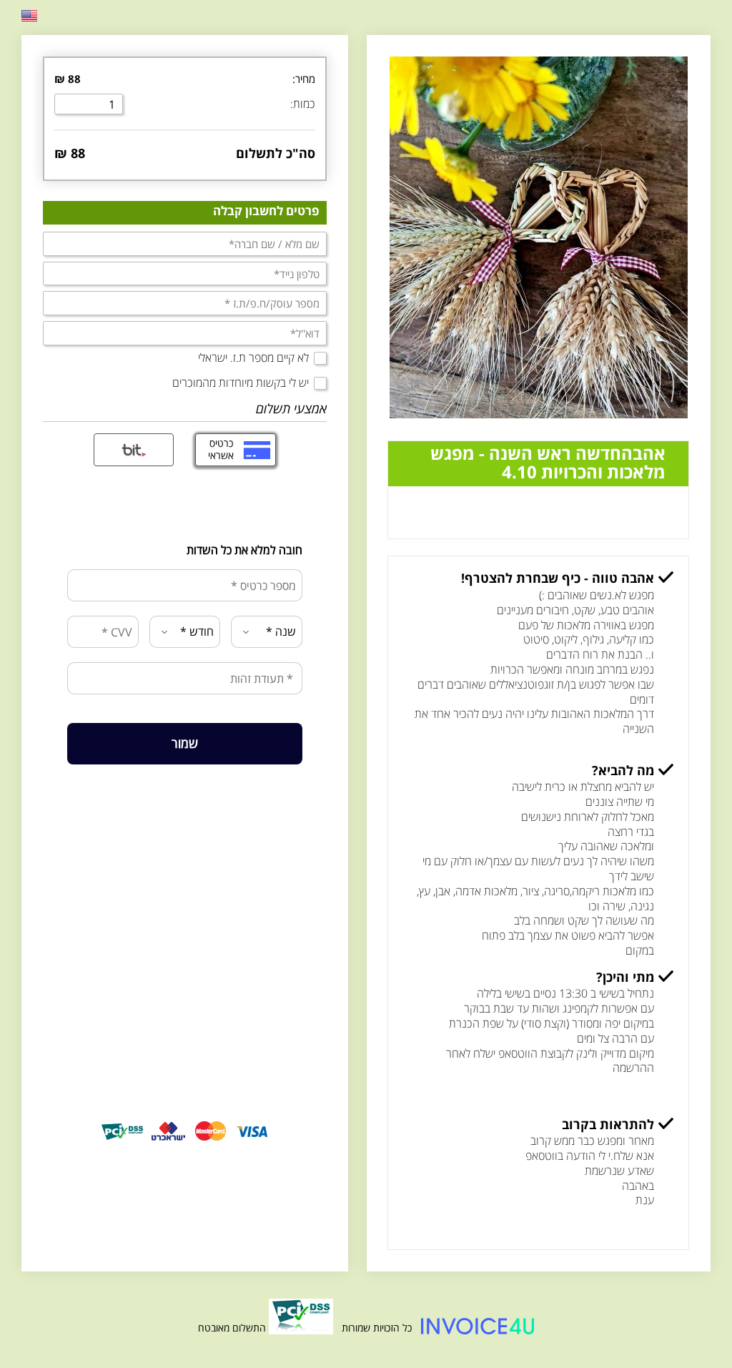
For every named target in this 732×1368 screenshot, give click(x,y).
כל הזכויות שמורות (375, 1327)
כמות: (302, 104)
